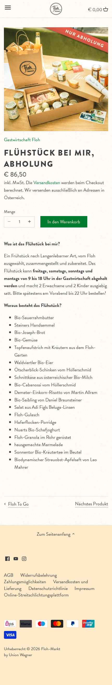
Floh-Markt (50, 649)
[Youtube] (16, 558)
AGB (8, 575)
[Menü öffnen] (8, 7)
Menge (9, 211)
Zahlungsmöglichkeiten (25, 581)
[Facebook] (7, 558)
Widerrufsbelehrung (38, 575)
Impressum (84, 588)
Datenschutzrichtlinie (48, 588)
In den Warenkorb (63, 221)
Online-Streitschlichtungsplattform (36, 594)
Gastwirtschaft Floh (22, 139)
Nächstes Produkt (91, 503)
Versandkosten (46, 182)
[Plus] (29, 222)
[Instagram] (24, 558)
